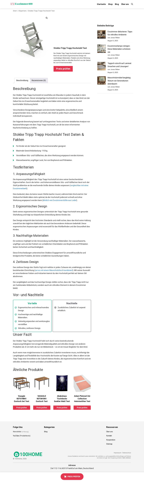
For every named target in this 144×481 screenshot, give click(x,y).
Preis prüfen (63, 68)
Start (15, 11)
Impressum (117, 453)
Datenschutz (126, 453)
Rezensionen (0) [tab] (39, 80)
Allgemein (22, 11)
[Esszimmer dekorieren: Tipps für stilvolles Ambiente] (101, 35)
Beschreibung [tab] (22, 80)
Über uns (125, 4)
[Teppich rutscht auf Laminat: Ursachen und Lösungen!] (101, 66)
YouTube (16, 436)
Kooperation (110, 440)
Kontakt (109, 436)
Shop (110, 4)
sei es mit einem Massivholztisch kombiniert (54, 270)
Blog (117, 4)
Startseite (101, 4)
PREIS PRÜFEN (73, 476)
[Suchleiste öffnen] (132, 4)
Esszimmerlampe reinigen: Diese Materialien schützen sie (119, 49)
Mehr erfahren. (126, 458)
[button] (47, 18)
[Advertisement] (72, 31)
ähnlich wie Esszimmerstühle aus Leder (59, 200)
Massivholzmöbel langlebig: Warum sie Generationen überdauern (119, 81)
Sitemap (109, 444)
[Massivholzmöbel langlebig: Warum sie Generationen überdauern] (101, 81)
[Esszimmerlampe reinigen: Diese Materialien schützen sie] (101, 49)
